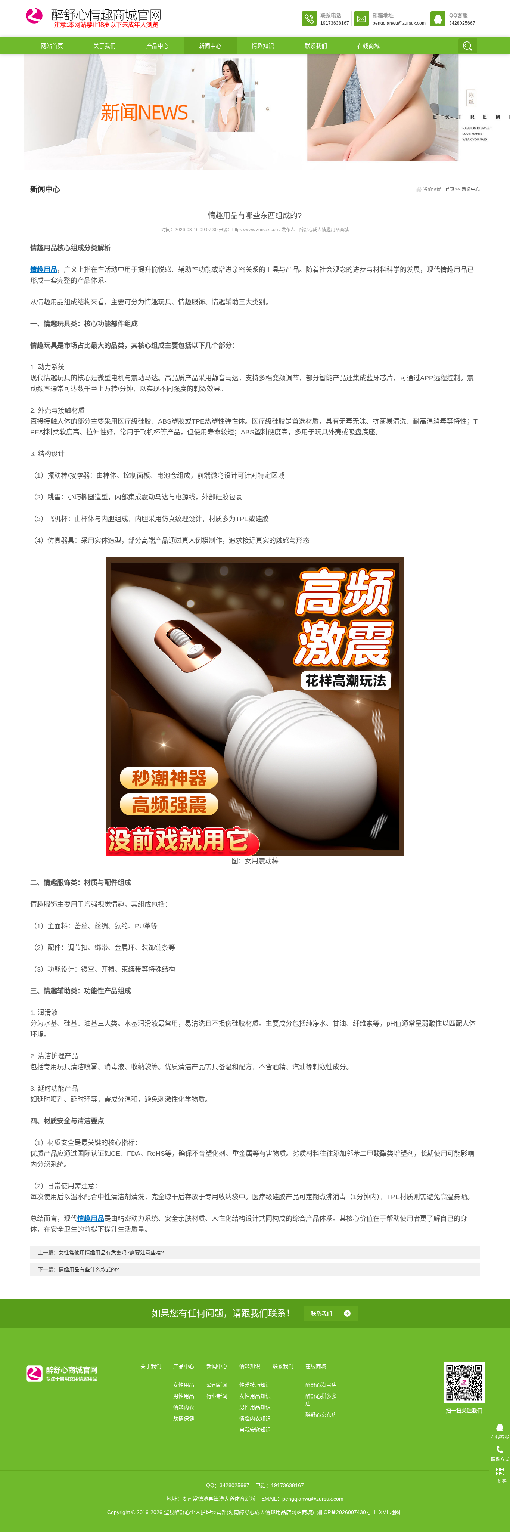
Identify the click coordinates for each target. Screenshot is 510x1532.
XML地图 (389, 1512)
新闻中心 (210, 46)
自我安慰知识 (255, 1430)
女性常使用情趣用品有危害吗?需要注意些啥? (111, 1253)
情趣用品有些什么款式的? (89, 1269)
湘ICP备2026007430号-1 (346, 1512)
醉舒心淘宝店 (321, 1385)
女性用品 (183, 1385)
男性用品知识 (255, 1407)
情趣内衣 (183, 1407)
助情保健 (183, 1418)
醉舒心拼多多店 (321, 1399)
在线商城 (368, 46)
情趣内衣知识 (255, 1418)
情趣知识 (263, 46)
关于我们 (104, 46)
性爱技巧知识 (255, 1385)
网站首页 (52, 46)
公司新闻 (216, 1385)
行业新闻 (216, 1396)
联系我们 (316, 46)
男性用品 (183, 1396)
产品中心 (157, 46)
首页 (449, 189)
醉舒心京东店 (321, 1415)
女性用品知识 (255, 1396)
